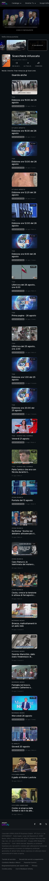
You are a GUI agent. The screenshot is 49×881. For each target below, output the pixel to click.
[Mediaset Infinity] (4, 3)
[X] (46, 824)
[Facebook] (35, 824)
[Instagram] (40, 824)
